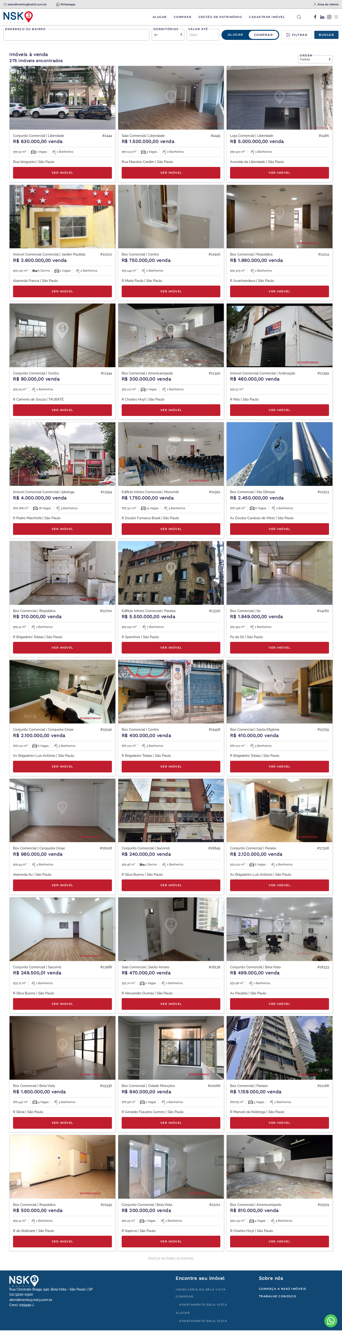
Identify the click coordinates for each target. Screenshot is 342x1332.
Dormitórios (166, 29)
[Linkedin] (322, 17)
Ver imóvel (62, 172)
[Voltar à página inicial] (18, 17)
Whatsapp (67, 4)
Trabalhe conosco (277, 1296)
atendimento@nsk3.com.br (27, 4)
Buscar (326, 35)
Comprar (183, 17)
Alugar (160, 17)
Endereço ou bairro (25, 29)
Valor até (198, 29)
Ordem (306, 55)
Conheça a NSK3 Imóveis (282, 1288)
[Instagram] (329, 17)
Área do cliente (328, 4)
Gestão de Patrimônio (220, 17)
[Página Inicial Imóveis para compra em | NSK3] (24, 1281)
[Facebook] (315, 17)
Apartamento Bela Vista (203, 1304)
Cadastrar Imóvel (267, 17)
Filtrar (299, 35)
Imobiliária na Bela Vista (201, 1289)
